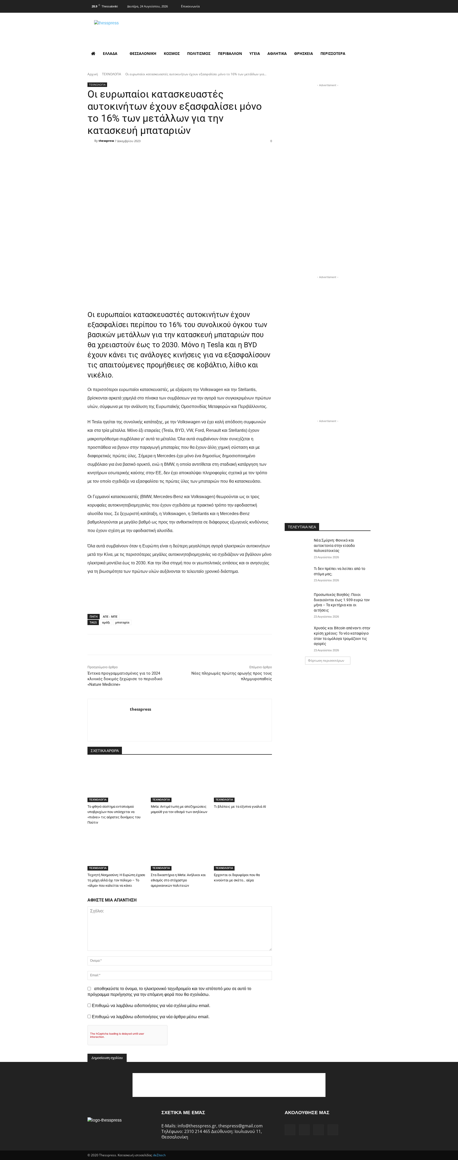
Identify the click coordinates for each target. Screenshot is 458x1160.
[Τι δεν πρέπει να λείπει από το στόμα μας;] (297, 575)
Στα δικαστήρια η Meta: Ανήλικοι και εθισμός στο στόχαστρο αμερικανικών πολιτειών (178, 880)
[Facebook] (334, 5)
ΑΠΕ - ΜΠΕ (110, 616)
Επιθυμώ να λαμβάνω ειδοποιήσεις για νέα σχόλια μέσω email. (151, 1005)
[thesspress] (133, 29)
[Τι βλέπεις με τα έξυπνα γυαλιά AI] (243, 782)
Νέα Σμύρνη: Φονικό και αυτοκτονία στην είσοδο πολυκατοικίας (334, 545)
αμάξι (106, 622)
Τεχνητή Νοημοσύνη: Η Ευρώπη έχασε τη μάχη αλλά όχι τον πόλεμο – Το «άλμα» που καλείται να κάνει (116, 880)
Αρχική (92, 74)
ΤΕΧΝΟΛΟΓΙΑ (111, 74)
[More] (213, 150)
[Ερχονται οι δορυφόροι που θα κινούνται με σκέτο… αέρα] (243, 850)
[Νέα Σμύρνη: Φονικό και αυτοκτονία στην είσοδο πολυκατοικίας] (297, 547)
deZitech (159, 1155)
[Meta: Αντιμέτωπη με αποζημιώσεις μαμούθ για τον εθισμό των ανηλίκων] (180, 782)
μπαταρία (122, 622)
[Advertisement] (327, 121)
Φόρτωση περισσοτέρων (326, 660)
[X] (355, 5)
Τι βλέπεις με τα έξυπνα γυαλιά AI (240, 807)
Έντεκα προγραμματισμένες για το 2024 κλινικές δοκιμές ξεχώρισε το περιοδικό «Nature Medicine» (124, 679)
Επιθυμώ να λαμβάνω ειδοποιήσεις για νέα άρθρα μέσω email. (150, 1016)
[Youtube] (366, 5)
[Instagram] (345, 5)
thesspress (106, 141)
